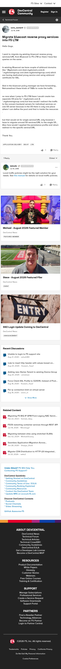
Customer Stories (30, 573)
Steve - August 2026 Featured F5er (22, 278)
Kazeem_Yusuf (27, 366)
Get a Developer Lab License (30, 550)
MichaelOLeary (27, 437)
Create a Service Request (30, 598)
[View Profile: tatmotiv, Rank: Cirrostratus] (6, 167)
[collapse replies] (30, 163)
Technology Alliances (30, 618)
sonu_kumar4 (17, 28)
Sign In (54, 11)
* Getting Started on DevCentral (19, 478)
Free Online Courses (30, 578)
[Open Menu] (57, 20)
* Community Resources (15, 488)
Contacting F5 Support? (15, 470)
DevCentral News (10, 232)
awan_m (24, 393)
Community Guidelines (30, 545)
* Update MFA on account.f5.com (20, 493)
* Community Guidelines (15, 481)
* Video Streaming (13, 506)
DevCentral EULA (30, 547)
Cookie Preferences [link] (30, 659)
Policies (24, 649)
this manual (19, 175)
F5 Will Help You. (19, 468)
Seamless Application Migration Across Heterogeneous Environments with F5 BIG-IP (29, 442)
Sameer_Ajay (26, 419)
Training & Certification (30, 581)
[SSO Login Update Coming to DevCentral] (30, 309)
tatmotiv (13, 166)
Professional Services (30, 595)
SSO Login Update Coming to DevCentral (25, 327)
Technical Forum (11, 20)
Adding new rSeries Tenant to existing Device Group (32, 372)
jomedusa (25, 375)
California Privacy (45, 649)
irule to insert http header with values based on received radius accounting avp (30, 363)
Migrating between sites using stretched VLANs (30, 434)
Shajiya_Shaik (27, 445)
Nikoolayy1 (25, 428)
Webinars (30, 575)
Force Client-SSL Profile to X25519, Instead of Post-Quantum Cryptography (32, 381)
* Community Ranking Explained (19, 486)
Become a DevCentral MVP (30, 553)
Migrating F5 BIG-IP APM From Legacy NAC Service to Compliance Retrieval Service (32, 416)
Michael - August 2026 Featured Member (25, 228)
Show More (32, 398)
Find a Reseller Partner (30, 615)
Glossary (30, 570)
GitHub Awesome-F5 (14, 511)
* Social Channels (12, 504)
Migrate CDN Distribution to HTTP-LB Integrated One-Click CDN (31, 451)
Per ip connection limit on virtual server (26, 390)
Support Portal (30, 603)
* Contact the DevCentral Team (19, 491)
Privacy (32, 649)
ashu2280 (25, 357)
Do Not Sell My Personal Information (30, 654)
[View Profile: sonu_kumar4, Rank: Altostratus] (5, 29)
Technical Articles (30, 539)
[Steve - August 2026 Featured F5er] (30, 259)
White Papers (30, 567)
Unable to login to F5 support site (24, 354)
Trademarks (14, 649)
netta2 (23, 454)
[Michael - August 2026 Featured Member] (30, 210)
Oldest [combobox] (53, 158)
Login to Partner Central (31, 623)
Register (45, 11)
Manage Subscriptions (30, 592)
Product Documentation (30, 564)
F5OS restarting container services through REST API (33, 425)
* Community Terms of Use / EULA (20, 483)
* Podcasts (9, 501)
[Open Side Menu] (4, 12)
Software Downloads (30, 601)
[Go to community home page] (20, 11)
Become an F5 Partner (30, 620)
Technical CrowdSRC (30, 542)
